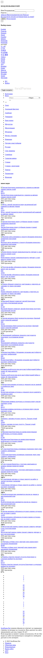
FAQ (6, 652)
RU (6, 81)
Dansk (3, 59)
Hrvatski (3, 74)
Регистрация (11, 19)
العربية (3, 46)
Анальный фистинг (12, 109)
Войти (3, 19)
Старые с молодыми (12, 166)
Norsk (3, 61)
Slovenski (4, 78)
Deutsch (3, 33)
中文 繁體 (4, 55)
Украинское (9, 173)
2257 (6, 651)
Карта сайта (9, 649)
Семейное (8, 154)
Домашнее (8, 117)
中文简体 (4, 52)
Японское (8, 177)
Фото (7, 96)
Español (3, 37)
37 (23, 594)
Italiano (3, 39)
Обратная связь (10, 645)
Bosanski (4, 72)
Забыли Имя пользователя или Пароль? (15, 15)
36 (23, 592)
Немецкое (8, 139)
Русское (8, 147)
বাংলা (2, 64)
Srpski (3, 76)
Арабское (8, 113)
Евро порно (9, 120)
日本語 (3, 50)
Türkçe (3, 57)
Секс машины (10, 151)
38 (23, 596)
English (3, 29)
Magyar (3, 70)
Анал (7, 105)
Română (3, 66)
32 (23, 585)
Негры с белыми (11, 135)
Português (4, 41)
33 (23, 587)
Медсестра (9, 124)
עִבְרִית (3, 48)
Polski (3, 68)
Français (3, 31)
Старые (7, 162)
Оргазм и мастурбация (13, 143)
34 (23, 589)
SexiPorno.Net (6, 628)
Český (3, 62)
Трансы (7, 170)
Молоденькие (10, 128)
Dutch (3, 35)
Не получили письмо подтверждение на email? (17, 17)
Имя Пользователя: (7, 10)
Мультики (8, 132)
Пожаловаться (10, 647)
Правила (8, 643)
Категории (9, 94)
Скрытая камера (10, 158)
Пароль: (3, 13)
